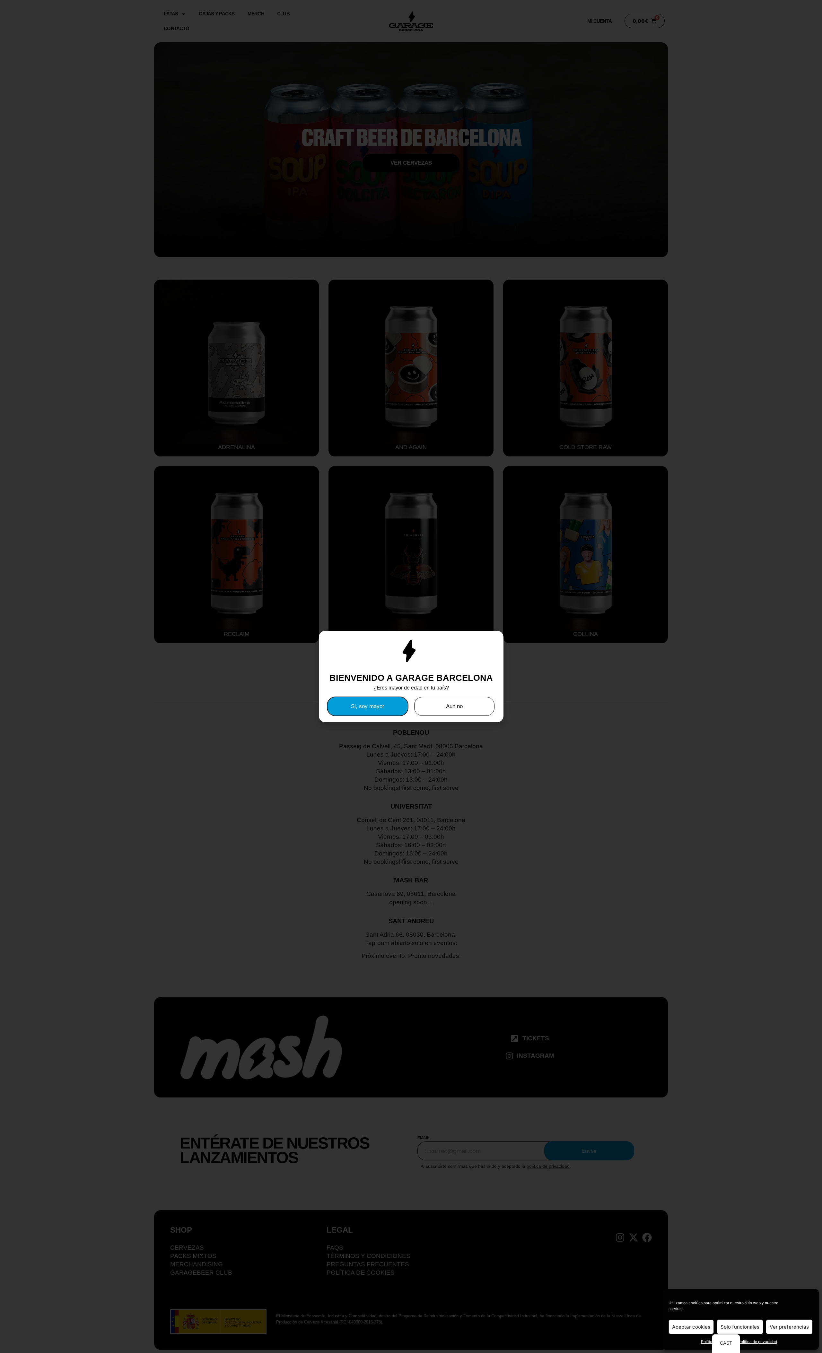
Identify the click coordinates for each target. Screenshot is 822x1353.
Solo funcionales (740, 1327)
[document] (411, 676)
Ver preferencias (789, 1327)
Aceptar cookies (691, 1327)
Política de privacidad (757, 1341)
